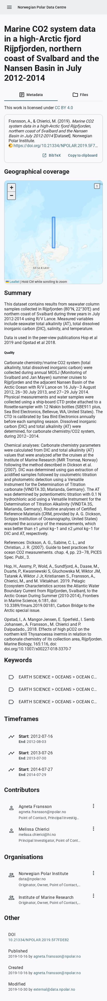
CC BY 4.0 (64, 107)
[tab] (31, 95)
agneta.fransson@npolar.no (57, 956)
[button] (11, 188)
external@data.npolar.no (54, 989)
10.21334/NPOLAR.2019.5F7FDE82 (38, 940)
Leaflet (14, 281)
